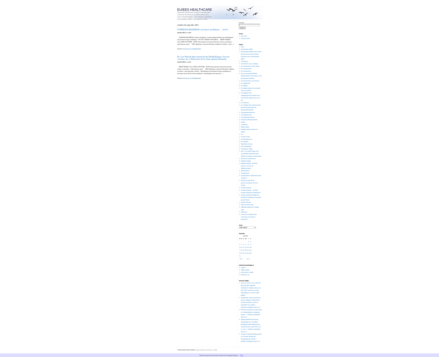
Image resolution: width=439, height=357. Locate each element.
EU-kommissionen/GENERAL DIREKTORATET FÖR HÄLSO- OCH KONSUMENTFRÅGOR (251, 76)
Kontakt (243, 122)
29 (249, 253)
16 (251, 247)
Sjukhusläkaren (245, 170)
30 (251, 253)
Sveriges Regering (246, 187)
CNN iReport (244, 61)
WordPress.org (245, 274)
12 (243, 247)
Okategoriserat (187, 49)
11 (241, 247)
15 (249, 247)
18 (241, 250)
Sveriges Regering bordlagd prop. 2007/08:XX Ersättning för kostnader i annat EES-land (251, 197)
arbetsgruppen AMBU (247, 49)
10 (240, 247)
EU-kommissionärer (246, 68)
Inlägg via (245, 270)
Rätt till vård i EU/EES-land (248, 158)
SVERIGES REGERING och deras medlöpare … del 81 (202, 29)
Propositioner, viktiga (246, 149)
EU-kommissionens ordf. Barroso (250, 81)
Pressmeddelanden (246, 146)
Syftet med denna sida (247, 204)
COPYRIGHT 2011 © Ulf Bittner (249, 64)
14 (247, 247)
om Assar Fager (245, 136)
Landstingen (244, 124)
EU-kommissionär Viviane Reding (250, 66)
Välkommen (244, 212)
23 (251, 250)
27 (245, 253)
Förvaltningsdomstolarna (248, 117)
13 (245, 247)
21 (247, 250)
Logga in (243, 267)
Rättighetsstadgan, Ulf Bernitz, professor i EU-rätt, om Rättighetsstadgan (249, 166)
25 (241, 253)
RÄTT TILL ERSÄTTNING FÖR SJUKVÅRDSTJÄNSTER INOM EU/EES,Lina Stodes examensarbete (251, 154)
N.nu (241, 355)
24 (240, 253)
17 (240, 250)
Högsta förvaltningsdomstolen (249, 119)
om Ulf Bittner (244, 141)
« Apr (240, 259)
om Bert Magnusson (246, 139)
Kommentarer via (247, 272)
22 (249, 250)
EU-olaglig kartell (245, 83)
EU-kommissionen (246, 71)
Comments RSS (245, 38)
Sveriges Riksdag (246, 202)
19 (243, 250)
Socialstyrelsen (245, 173)
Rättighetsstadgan (246, 161)
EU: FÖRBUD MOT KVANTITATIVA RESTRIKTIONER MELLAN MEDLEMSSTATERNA (251, 107)
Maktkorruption (245, 127)
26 (243, 253)
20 (245, 250)
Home (242, 46)
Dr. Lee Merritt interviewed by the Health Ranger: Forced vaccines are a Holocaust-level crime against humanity (203, 57)
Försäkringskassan (246, 115)
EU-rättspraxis (245, 102)
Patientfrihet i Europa (246, 144)
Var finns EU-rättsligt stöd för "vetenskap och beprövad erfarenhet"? (249, 217)
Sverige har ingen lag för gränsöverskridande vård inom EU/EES (249, 183)
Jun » (248, 259)
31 (240, 256)
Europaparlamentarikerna (248, 112)
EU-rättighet (244, 85)
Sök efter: (241, 22)
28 (247, 253)
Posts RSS (244, 36)
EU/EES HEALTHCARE (194, 9)
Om (242, 134)
